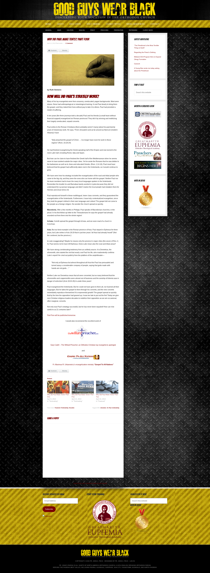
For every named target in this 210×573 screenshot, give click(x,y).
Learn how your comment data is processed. (90, 483)
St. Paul (109, 408)
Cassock (137, 64)
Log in (132, 561)
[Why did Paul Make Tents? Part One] (58, 387)
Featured (57, 408)
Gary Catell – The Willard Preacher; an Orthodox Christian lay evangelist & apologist (83, 345)
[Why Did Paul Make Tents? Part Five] (83, 387)
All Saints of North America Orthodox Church (95, 565)
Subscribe (49, 509)
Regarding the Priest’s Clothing (145, 52)
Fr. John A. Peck (121, 561)
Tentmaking (64, 408)
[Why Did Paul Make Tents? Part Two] (107, 387)
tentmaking (115, 408)
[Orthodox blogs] (146, 208)
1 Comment (69, 43)
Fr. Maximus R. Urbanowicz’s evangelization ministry (83, 364)
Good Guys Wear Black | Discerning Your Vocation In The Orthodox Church (105, 10)
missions (103, 408)
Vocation (71, 408)
